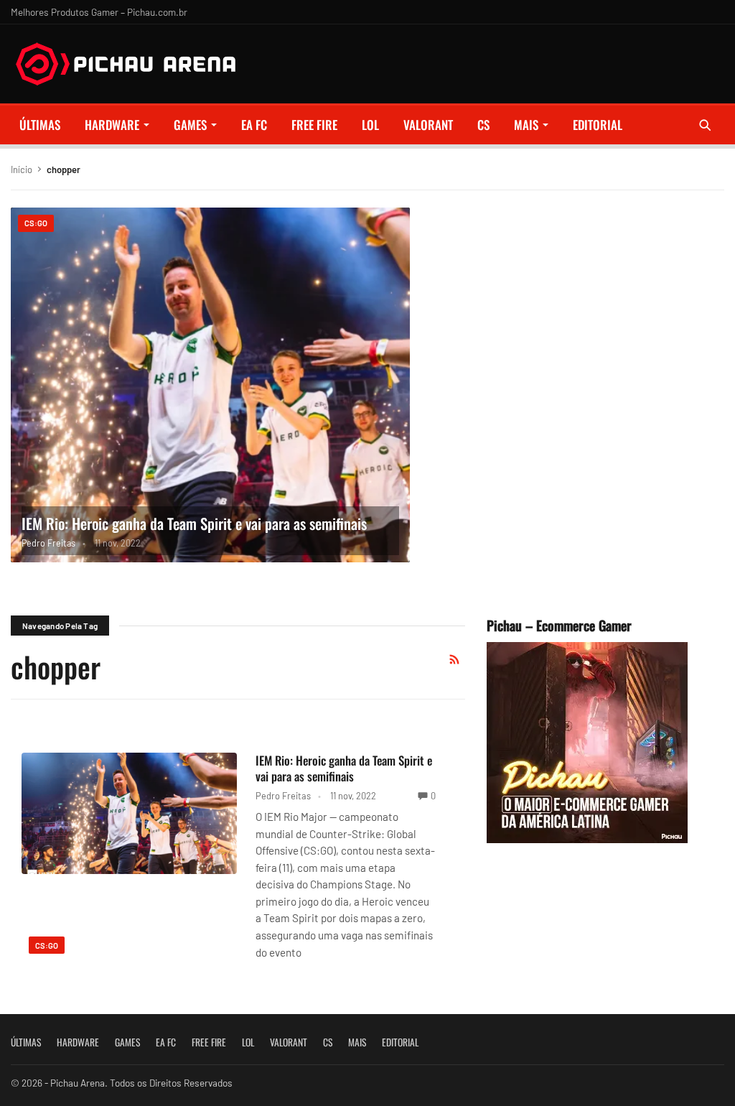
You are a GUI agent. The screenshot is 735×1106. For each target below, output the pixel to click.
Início (21, 169)
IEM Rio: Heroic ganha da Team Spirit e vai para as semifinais (194, 523)
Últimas (39, 125)
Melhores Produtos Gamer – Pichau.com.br (99, 12)
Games (190, 125)
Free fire (314, 125)
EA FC (254, 125)
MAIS (526, 125)
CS (483, 125)
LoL (370, 125)
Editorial (597, 125)
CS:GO (35, 223)
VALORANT (428, 125)
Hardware (112, 125)
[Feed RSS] (454, 659)
